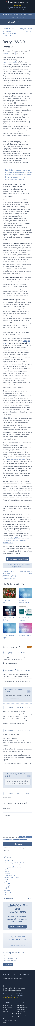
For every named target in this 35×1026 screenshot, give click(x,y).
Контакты (7, 984)
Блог (5, 894)
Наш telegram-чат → (17, 945)
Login (23, 17)
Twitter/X (22, 1012)
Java (5, 882)
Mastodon (22, 1010)
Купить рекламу (21, 988)
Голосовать (8, 964)
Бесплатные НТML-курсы (18, 9)
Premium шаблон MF (11, 1014)
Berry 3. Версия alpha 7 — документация (8, 637)
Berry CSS (19, 14)
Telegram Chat (23, 1007)
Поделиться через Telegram (18, 559)
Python (6, 871)
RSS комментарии (15, 990)
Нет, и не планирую (10, 960)
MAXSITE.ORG (17, 21)
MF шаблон (28, 14)
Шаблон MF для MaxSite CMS (13, 863)
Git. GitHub (7, 892)
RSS (30, 647)
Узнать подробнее (16, 926)
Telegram (22, 1005)
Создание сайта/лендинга (18, 7)
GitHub (21, 1014)
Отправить (18, 844)
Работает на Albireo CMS (11, 994)
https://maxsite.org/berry (10, 62)
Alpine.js (7, 890)
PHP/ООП (7, 873)
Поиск (13, 17)
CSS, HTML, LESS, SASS (11, 877)
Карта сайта (8, 988)
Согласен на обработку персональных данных (18, 849)
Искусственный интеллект (12, 867)
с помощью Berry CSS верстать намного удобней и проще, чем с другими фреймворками (17, 540)
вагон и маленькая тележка (15, 459)
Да (5, 956)
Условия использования (12, 986)
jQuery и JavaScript (10, 875)
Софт (6, 888)
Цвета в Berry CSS (25, 635)
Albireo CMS (8, 14)
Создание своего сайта (11, 865)
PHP (5, 869)
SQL (5, 879)
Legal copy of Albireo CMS (11, 997)
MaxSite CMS (8, 1005)
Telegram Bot (23, 1016)
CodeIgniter (7, 886)
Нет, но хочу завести (10, 958)
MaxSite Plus (17, 5)
